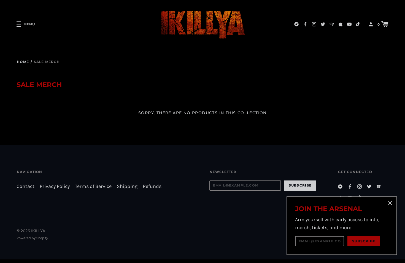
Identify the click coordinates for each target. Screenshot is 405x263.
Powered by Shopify (32, 238)
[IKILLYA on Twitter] (323, 23)
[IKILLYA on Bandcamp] (296, 23)
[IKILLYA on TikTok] (358, 23)
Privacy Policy (55, 186)
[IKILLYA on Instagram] (314, 23)
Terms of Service (93, 186)
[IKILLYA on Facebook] (305, 23)
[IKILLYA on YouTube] (349, 23)
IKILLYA (38, 230)
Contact (25, 186)
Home (23, 62)
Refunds (152, 186)
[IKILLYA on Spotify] (332, 23)
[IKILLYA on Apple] (340, 23)
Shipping (127, 186)
